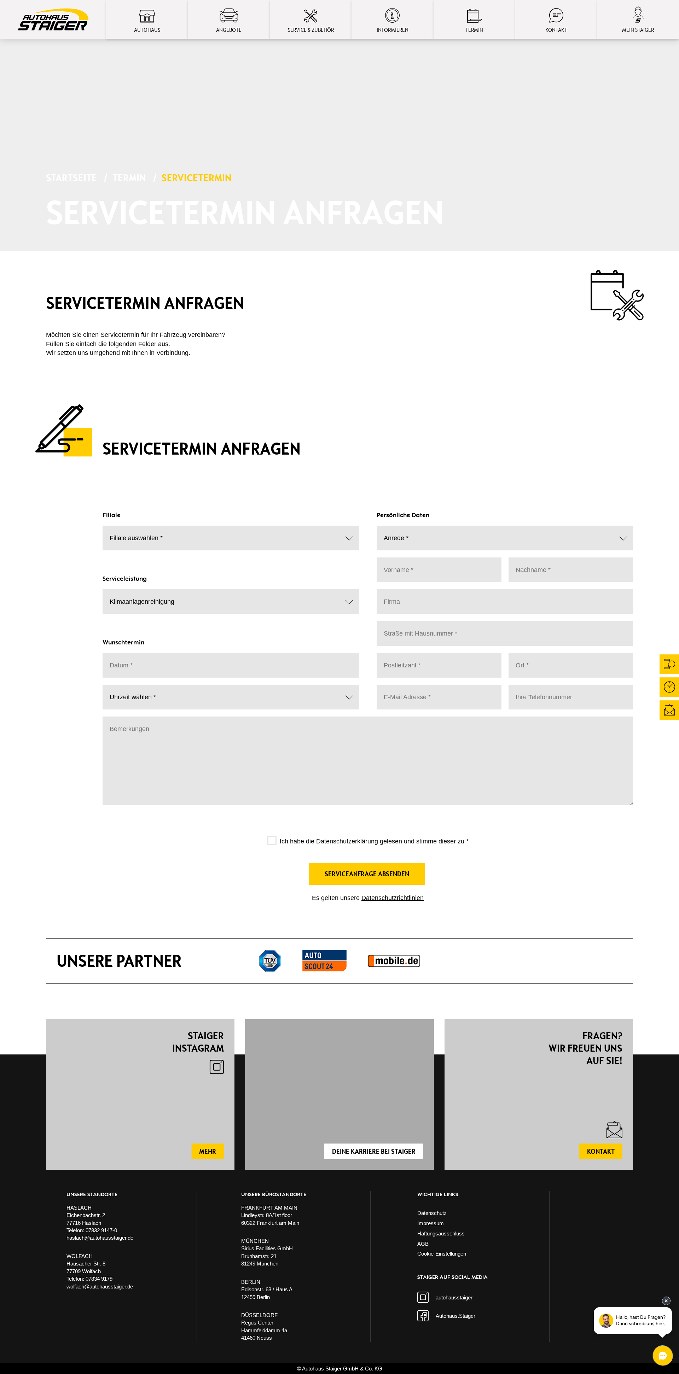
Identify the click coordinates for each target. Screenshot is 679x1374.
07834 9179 (99, 1279)
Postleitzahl (398, 659)
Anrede (393, 532)
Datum (119, 659)
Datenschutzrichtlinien (392, 897)
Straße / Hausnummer (410, 628)
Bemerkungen (125, 723)
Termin (129, 177)
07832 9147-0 (101, 1230)
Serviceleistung (128, 596)
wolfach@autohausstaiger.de (99, 1287)
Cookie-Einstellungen (441, 1254)
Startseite (71, 177)
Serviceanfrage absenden (367, 874)
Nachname (529, 564)
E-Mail (392, 691)
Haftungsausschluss (441, 1233)
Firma (390, 596)
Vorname (395, 564)
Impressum (430, 1223)
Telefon (524, 691)
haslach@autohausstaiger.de (99, 1238)
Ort (521, 659)
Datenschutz (432, 1213)
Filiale (118, 532)
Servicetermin (197, 177)
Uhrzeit (119, 691)
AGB (423, 1244)
